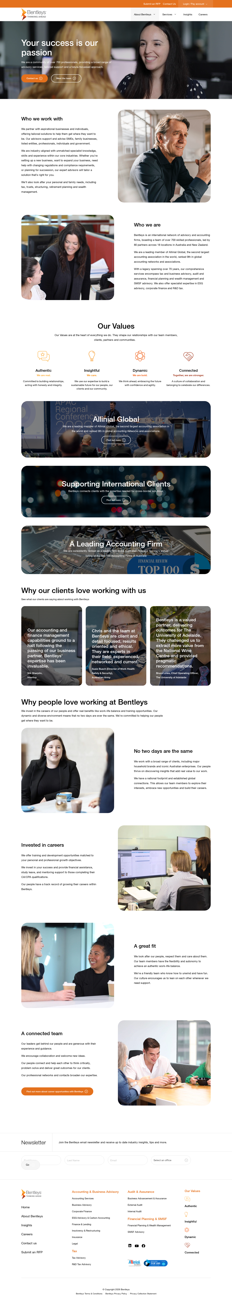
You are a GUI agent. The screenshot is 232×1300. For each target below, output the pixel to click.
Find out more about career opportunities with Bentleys (55, 1091)
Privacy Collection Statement (143, 1294)
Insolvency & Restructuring (86, 1230)
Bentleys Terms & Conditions (89, 1294)
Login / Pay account (194, 3)
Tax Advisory (79, 1257)
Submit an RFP (151, 3)
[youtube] (136, 1245)
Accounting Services (83, 1198)
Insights (187, 14)
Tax (74, 1251)
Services (167, 14)
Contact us (32, 78)
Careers (203, 14)
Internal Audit (135, 1211)
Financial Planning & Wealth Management (149, 1225)
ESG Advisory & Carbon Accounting (91, 1217)
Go (27, 1164)
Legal (75, 1243)
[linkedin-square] (130, 1245)
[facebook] (143, 1245)
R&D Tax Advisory (81, 1264)
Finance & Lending (81, 1224)
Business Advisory (82, 1204)
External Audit (135, 1204)
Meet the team (63, 78)
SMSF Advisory (136, 1231)
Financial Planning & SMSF (147, 1219)
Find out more (114, 440)
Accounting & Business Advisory (95, 1191)
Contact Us (169, 3)
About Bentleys (142, 14)
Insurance (77, 1237)
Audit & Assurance (141, 1191)
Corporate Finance (82, 1211)
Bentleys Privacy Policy (116, 1294)
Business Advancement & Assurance (147, 1198)
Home (25, 1207)
